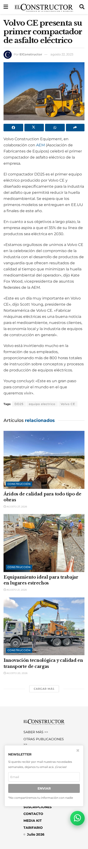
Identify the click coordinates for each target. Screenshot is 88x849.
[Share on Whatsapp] (55, 127)
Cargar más (44, 688)
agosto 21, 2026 (16, 589)
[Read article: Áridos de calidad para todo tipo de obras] (44, 460)
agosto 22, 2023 (61, 54)
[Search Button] (81, 7)
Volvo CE (68, 404)
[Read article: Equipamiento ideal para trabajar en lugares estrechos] (44, 543)
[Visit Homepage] (44, 7)
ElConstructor (30, 54)
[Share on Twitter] (34, 127)
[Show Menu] (6, 7)
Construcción (19, 484)
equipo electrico (42, 404)
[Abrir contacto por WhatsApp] (77, 818)
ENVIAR (44, 788)
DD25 (19, 404)
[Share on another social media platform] (75, 127)
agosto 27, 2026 (16, 506)
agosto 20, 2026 (16, 673)
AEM (40, 145)
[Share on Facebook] (13, 127)
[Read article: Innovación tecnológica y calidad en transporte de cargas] (44, 626)
